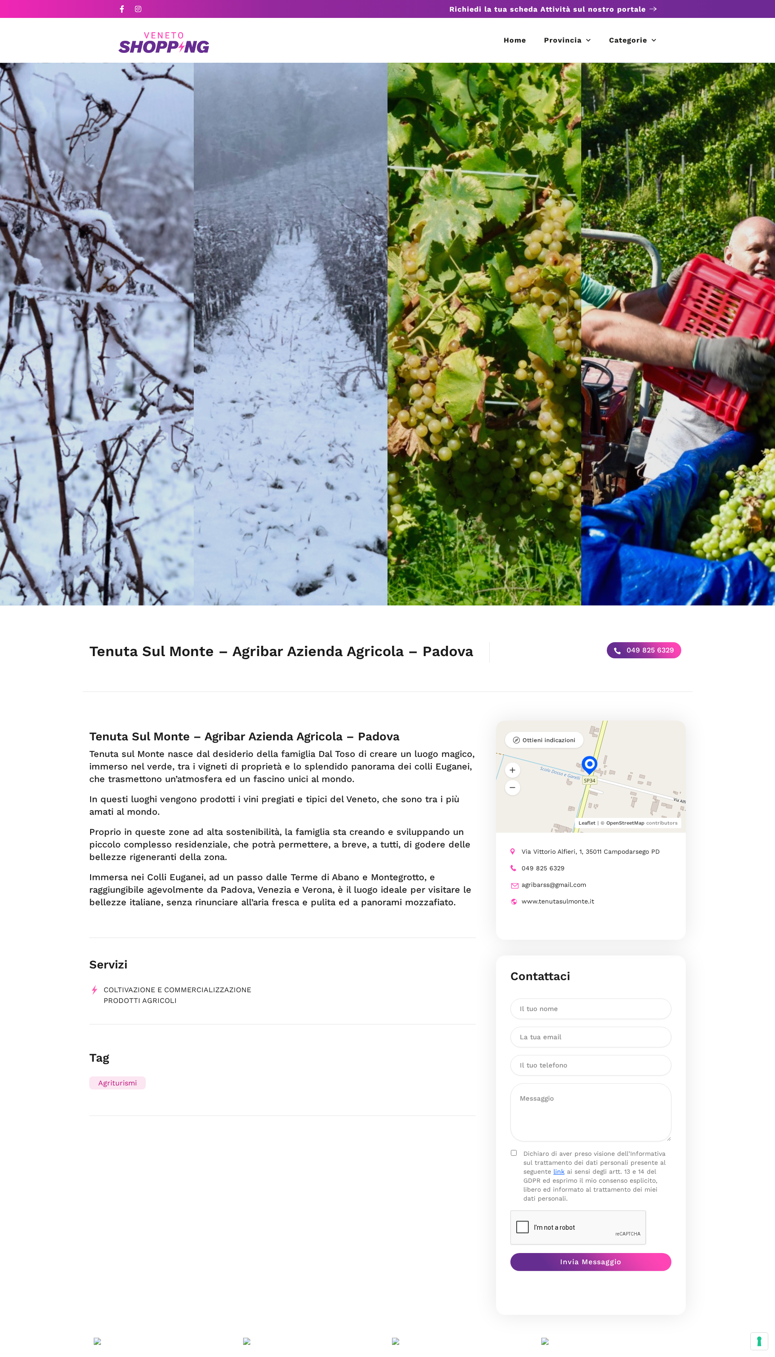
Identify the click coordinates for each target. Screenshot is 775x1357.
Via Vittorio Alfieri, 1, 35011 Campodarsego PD (591, 851)
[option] (97, 334)
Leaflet (587, 823)
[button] (512, 770)
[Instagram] (138, 9)
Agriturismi (117, 1083)
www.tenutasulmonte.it (558, 901)
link (559, 1171)
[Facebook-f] (122, 9)
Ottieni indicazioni (548, 740)
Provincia (563, 40)
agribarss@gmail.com (554, 884)
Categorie (628, 40)
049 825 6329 (649, 650)
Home (515, 40)
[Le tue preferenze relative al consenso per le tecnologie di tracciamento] (759, 1341)
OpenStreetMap (625, 823)
